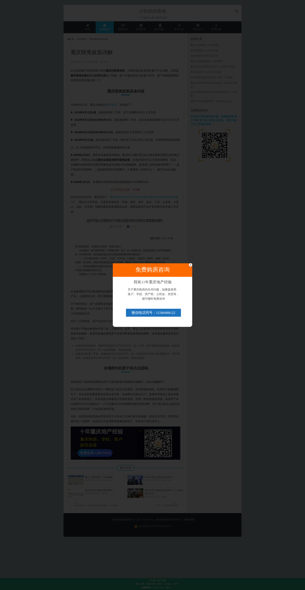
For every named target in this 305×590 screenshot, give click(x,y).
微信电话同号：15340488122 (153, 313)
